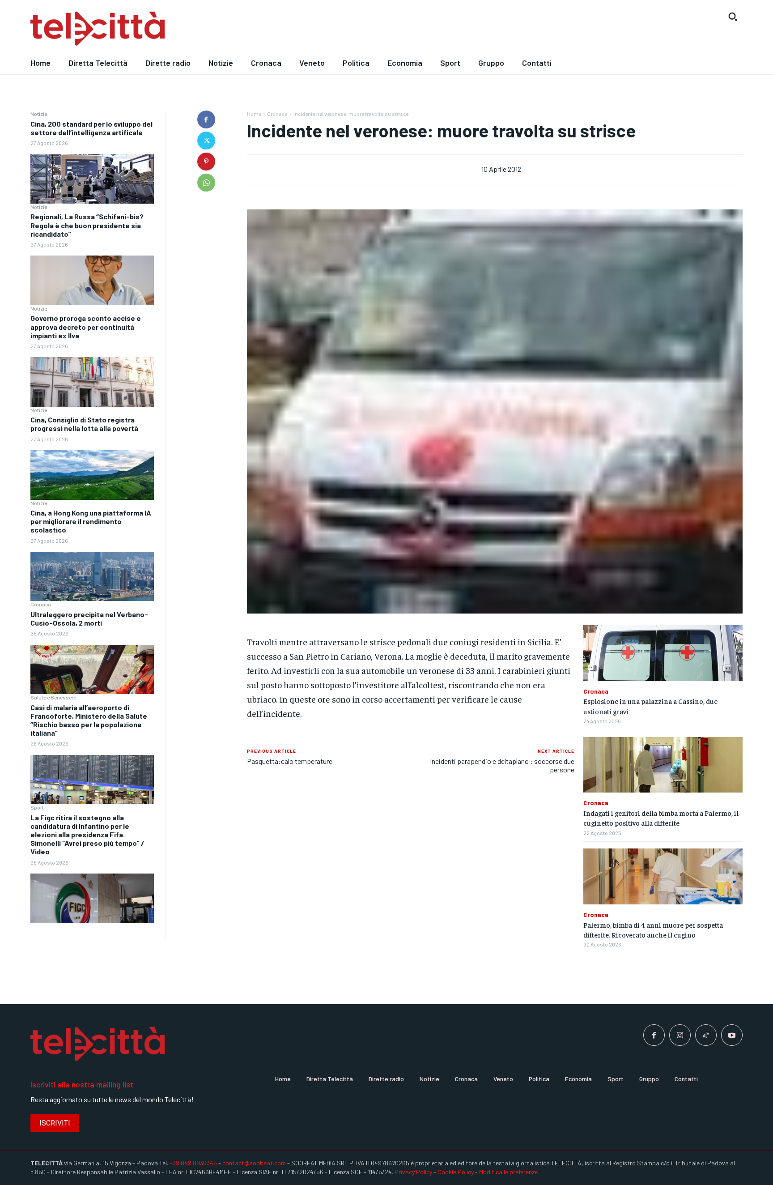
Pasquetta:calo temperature (289, 761)
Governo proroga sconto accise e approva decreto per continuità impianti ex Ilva (85, 326)
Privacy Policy (413, 1172)
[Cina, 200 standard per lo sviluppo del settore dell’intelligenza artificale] (92, 179)
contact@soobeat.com (254, 1163)
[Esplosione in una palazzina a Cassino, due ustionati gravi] (663, 653)
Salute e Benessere (53, 697)
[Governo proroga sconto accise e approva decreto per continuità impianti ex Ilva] (92, 382)
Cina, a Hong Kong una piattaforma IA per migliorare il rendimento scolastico (90, 521)
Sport (37, 807)
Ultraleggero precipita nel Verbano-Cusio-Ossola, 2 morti (89, 618)
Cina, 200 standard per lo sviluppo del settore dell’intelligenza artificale (91, 127)
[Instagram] (680, 1035)
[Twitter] (206, 140)
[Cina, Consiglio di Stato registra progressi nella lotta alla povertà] (92, 475)
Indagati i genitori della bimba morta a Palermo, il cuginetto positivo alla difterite (661, 817)
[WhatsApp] (206, 183)
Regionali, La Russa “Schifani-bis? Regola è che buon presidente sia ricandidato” (87, 225)
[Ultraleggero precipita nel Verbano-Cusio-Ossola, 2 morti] (92, 670)
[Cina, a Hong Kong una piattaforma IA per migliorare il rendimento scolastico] (92, 576)
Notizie (38, 114)
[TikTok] (706, 1035)
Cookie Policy (455, 1172)
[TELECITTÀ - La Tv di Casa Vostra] (294, 29)
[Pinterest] (206, 162)
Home (254, 114)
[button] (733, 16)
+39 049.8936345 (193, 1163)
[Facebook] (206, 119)
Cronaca (40, 604)
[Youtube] (732, 1035)
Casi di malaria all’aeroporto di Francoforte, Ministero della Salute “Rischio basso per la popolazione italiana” (88, 720)
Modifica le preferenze (508, 1172)
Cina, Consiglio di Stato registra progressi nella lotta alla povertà (84, 423)
